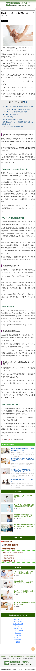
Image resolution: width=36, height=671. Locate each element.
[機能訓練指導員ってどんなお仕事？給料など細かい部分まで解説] (7, 584)
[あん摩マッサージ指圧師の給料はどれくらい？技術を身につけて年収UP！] (5, 471)
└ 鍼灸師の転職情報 (8, 555)
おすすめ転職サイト (10, 561)
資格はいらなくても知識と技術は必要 (18, 109)
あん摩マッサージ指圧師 (17, 439)
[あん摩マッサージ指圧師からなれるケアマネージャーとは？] (7, 595)
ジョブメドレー (18, 630)
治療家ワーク (18, 637)
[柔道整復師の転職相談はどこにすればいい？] (5, 481)
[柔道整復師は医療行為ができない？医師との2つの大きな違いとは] (7, 518)
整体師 (5, 439)
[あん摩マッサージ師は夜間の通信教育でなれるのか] (7, 605)
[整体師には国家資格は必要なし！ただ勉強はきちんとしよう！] (5, 450)
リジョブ (18, 626)
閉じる (25, 102)
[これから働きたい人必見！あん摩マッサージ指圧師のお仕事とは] (7, 574)
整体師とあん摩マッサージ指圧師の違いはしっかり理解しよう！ (17, 123)
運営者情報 (6, 658)
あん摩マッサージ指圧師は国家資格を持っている (18, 107)
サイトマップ (14, 658)
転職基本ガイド (8, 541)
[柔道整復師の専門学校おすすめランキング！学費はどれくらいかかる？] (7, 528)
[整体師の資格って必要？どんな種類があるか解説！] (5, 461)
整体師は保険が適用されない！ (12, 119)
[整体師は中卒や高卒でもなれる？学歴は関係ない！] (7, 498)
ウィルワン (18, 635)
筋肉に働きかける (12, 117)
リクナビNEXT (18, 624)
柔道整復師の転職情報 (10, 545)
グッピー (18, 633)
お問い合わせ (23, 658)
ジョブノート (18, 628)
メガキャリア (18, 621)
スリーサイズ (18, 619)
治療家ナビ (18, 639)
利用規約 (30, 658)
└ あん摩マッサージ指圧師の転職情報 (13, 552)
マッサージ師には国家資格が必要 (17, 112)
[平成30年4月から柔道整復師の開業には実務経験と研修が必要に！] (7, 508)
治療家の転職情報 (9, 549)
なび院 (18, 642)
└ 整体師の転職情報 (8, 558)
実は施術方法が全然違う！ (11, 114)
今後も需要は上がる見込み (15, 126)
